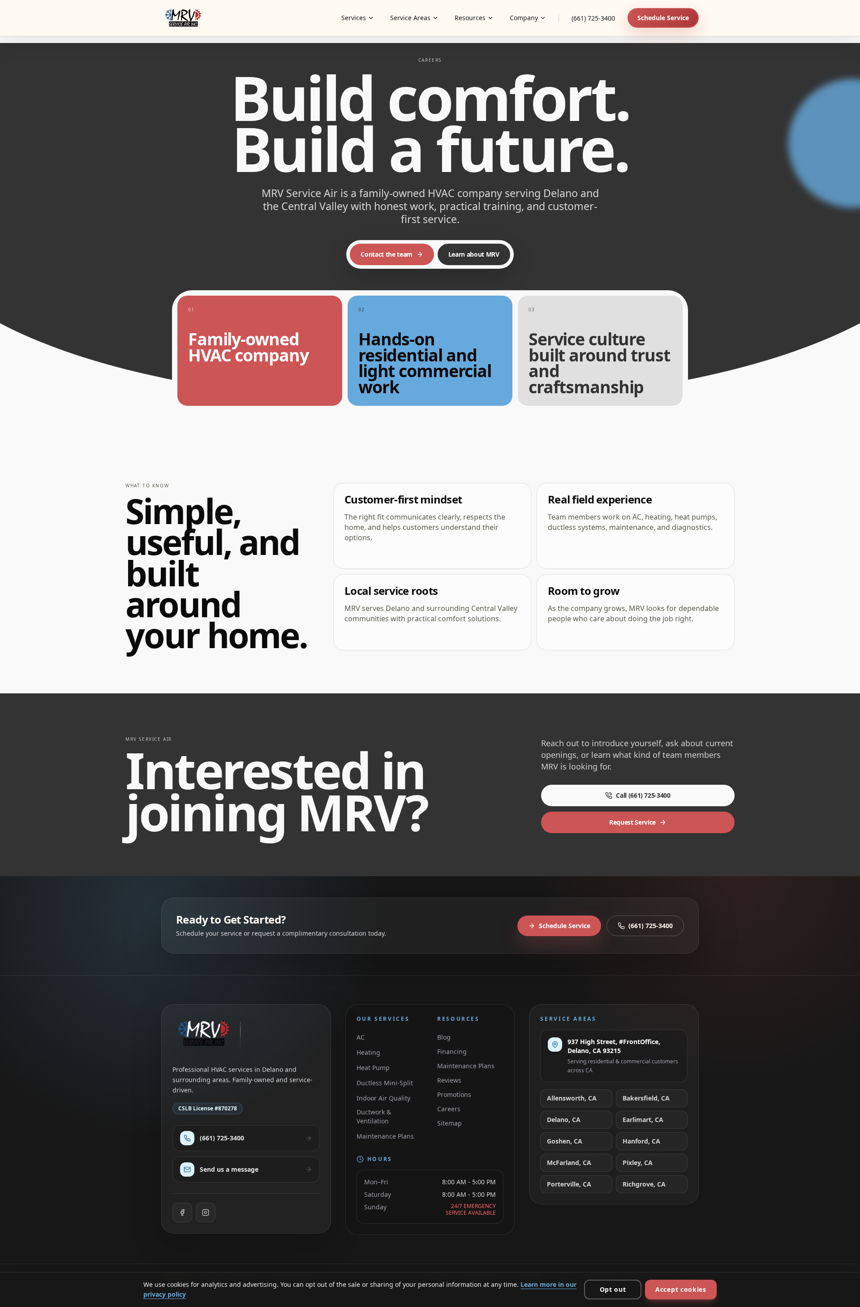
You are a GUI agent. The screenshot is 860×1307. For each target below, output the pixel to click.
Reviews (449, 1080)
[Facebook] (182, 1212)
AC (361, 1037)
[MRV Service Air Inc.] (185, 17)
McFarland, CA (569, 1162)
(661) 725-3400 (593, 18)
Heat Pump (373, 1067)
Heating (368, 1052)
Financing (452, 1051)
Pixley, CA (638, 1162)
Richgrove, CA (644, 1184)
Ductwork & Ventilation (374, 1116)
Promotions (454, 1094)
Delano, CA (563, 1119)
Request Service (632, 822)
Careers (448, 1109)
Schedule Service (663, 17)
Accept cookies (680, 1289)
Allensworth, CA (572, 1098)
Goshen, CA (564, 1141)
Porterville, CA (569, 1184)
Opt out (613, 1289)
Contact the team (386, 254)
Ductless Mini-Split (385, 1083)
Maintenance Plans (385, 1136)
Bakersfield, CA (646, 1098)
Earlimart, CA (643, 1119)
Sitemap (449, 1123)
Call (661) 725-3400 (643, 795)
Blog (444, 1037)
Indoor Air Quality (383, 1098)
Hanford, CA (641, 1141)
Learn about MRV (473, 254)
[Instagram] (205, 1212)
